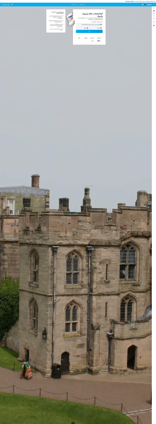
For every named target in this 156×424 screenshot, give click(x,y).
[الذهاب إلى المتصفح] (154, 18)
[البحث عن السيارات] (154, 13)
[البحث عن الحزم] (154, 16)
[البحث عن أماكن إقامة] (154, 11)
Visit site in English (129, 1)
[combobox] (96, 21)
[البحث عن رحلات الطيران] (154, 8)
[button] (1, 1)
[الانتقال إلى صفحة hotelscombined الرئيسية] (147, 4)
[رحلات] (154, 22)
